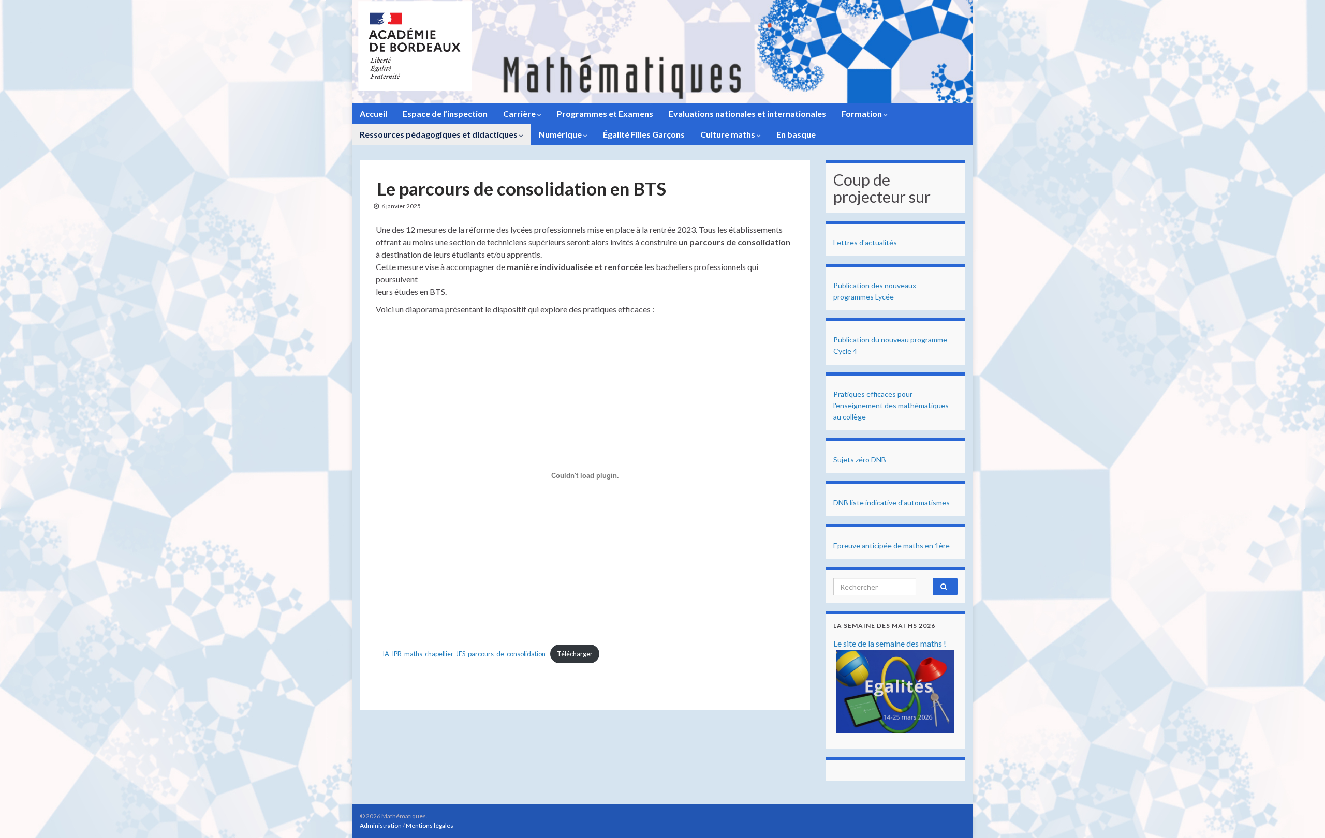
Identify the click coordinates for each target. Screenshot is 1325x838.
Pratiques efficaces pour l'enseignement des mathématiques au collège (891, 405)
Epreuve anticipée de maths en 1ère (891, 545)
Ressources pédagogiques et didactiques (439, 134)
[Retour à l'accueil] (662, 51)
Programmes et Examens (605, 113)
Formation (863, 113)
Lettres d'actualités (865, 242)
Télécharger (575, 654)
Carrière (520, 113)
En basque (796, 134)
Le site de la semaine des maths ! (889, 643)
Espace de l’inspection (445, 113)
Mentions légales (429, 825)
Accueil (373, 113)
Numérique (561, 134)
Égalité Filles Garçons (644, 134)
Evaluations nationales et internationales (747, 113)
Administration (381, 825)
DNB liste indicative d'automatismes (891, 502)
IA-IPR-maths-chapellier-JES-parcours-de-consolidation (464, 654)
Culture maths (728, 134)
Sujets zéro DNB (859, 459)
